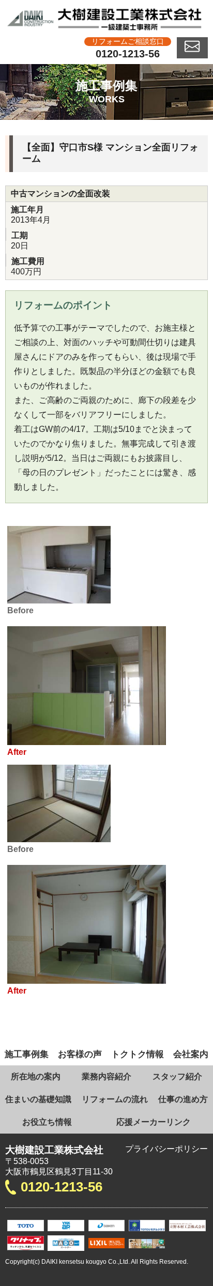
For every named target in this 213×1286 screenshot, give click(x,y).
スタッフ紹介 (177, 1076)
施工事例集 (27, 1054)
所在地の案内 (35, 1076)
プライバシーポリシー (166, 1148)
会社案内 (190, 1054)
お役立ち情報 (47, 1122)
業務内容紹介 (106, 1076)
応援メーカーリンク (153, 1122)
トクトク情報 (137, 1054)
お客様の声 (80, 1054)
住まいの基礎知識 (38, 1099)
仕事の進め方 (183, 1099)
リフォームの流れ (115, 1099)
